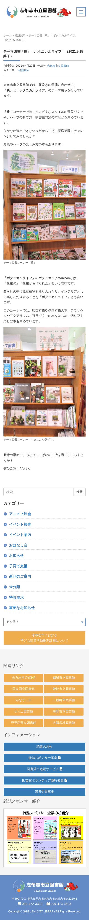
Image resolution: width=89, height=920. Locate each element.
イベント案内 (20, 535)
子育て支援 (18, 566)
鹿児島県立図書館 (23, 723)
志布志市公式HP (23, 677)
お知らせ (16, 555)
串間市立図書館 (64, 711)
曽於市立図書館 (64, 689)
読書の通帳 (44, 746)
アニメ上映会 (20, 514)
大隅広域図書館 (64, 723)
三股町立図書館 (64, 700)
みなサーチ (23, 700)
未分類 (14, 587)
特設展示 (20, 35)
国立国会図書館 (23, 689)
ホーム (7, 35)
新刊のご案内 (20, 576)
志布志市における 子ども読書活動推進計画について (44, 637)
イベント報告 (20, 524)
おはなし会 (18, 545)
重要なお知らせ (22, 608)
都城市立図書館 (64, 677)
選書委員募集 (44, 791)
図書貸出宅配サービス (43, 769)
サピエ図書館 (23, 711)
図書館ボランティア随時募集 (43, 780)
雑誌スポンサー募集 (43, 758)
